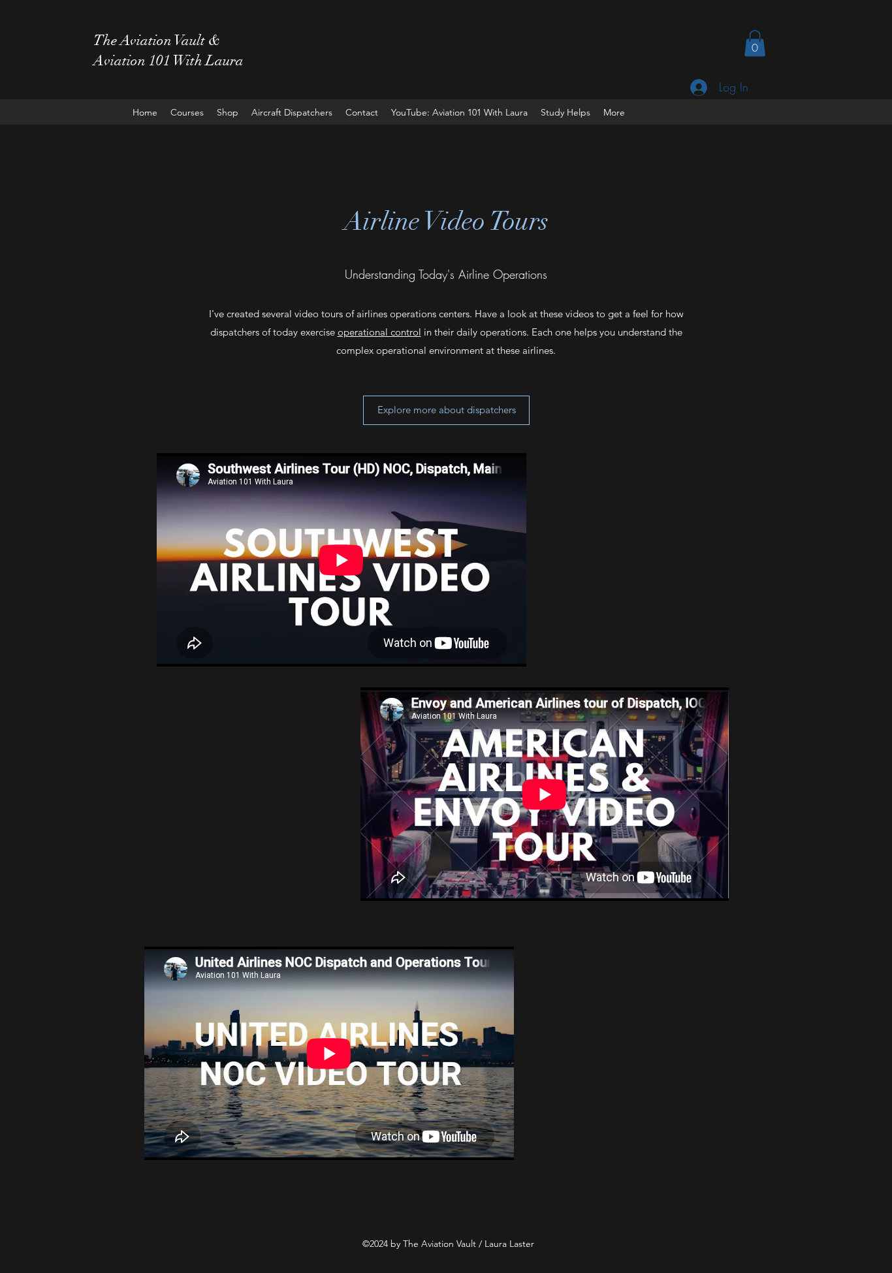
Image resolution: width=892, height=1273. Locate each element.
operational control (379, 332)
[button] (755, 43)
